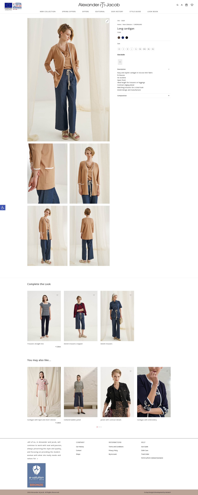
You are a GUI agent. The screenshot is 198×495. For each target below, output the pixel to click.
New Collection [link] (48, 11)
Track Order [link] (145, 454)
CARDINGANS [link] (138, 24)
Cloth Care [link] (144, 450)
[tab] (144, 69)
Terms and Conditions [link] (116, 447)
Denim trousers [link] (106, 344)
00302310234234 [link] (157, 458)
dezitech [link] (168, 492)
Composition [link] (122, 96)
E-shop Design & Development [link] (153, 492)
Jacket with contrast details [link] (111, 420)
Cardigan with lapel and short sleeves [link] (41, 420)
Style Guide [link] (135, 11)
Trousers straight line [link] (35, 344)
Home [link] (119, 24)
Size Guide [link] (121, 54)
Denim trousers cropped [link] (73, 344)
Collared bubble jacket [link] (72, 420)
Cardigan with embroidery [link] (147, 420)
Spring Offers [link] (69, 11)
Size (118, 44)
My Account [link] (113, 454)
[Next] (171, 387)
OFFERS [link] (85, 11)
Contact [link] (78, 450)
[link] (2, 207)
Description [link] (121, 69)
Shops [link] (78, 454)
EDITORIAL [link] (100, 11)
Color (119, 32)
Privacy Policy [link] (113, 450)
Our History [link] (117, 11)
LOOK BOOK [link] (152, 11)
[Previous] (26, 387)
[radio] (118, 37)
